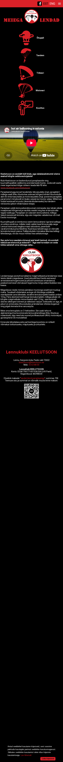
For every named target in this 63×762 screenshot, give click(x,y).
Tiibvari (40, 73)
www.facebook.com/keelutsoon (15, 187)
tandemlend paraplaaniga (33, 378)
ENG (52, 3)
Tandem (40, 55)
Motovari (40, 90)
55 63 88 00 (34, 365)
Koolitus (40, 108)
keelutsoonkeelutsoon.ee (31, 362)
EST (45, 3)
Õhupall (40, 38)
